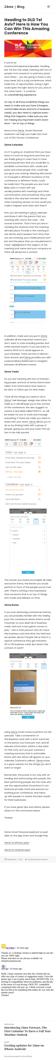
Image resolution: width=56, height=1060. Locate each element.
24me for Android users (17, 849)
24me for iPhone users (16, 842)
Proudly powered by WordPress (18, 1056)
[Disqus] (28, 900)
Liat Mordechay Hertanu (37, 859)
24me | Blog (14, 6)
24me (21, 130)
